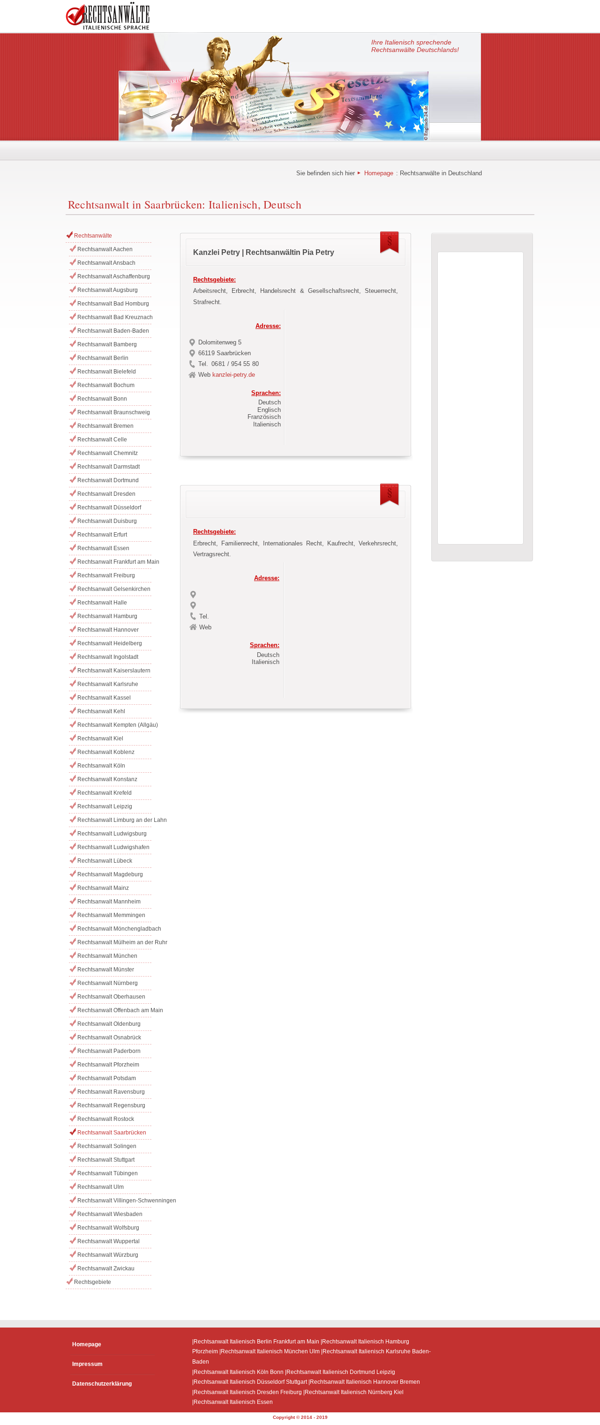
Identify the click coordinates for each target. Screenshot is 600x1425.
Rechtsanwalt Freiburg (106, 575)
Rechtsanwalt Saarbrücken (111, 1132)
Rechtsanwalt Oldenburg (109, 1024)
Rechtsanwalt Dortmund (108, 480)
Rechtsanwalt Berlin (102, 358)
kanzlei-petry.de (233, 374)
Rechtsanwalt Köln (101, 765)
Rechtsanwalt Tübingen (107, 1173)
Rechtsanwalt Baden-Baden (113, 331)
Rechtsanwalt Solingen (106, 1146)
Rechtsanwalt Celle (102, 439)
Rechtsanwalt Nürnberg (107, 983)
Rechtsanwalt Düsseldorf (109, 507)
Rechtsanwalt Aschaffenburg (113, 276)
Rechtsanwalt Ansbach (106, 263)
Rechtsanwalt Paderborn (109, 1051)
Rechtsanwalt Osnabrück (109, 1037)
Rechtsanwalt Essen (103, 548)
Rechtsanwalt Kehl (101, 711)
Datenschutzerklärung (102, 1383)
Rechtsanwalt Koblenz (106, 752)
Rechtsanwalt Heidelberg (109, 643)
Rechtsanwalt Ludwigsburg (112, 833)
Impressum (87, 1364)
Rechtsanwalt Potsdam (106, 1078)
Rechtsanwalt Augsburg (107, 290)
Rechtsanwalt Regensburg (111, 1105)
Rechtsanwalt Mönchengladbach (114, 928)
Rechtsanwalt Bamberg (107, 344)
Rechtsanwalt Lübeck (104, 861)
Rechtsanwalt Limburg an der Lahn (114, 820)
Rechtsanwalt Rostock (105, 1119)
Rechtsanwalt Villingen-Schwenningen (114, 1200)
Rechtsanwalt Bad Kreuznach (114, 317)
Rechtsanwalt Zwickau (106, 1268)
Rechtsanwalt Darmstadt (108, 466)
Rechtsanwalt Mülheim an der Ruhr (114, 942)
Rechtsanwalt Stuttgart (106, 1159)
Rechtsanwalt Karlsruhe (107, 684)
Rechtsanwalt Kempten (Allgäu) (114, 725)
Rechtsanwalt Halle (102, 602)
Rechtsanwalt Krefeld (104, 793)
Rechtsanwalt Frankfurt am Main (114, 562)
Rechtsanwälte (93, 235)
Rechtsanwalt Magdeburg (110, 874)
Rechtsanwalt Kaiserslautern (113, 670)
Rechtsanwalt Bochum (106, 385)
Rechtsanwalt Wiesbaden (109, 1214)
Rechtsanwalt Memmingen (111, 915)
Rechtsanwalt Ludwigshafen (113, 847)
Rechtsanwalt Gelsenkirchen (113, 589)
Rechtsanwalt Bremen (105, 426)
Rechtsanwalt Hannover (108, 630)
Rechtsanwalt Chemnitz (107, 453)
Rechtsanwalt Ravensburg (111, 1092)
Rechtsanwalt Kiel (100, 738)
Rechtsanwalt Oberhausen (111, 996)
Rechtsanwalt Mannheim (109, 901)
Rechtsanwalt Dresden (106, 494)
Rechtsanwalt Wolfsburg (108, 1227)
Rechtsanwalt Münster (105, 969)
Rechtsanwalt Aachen (105, 249)
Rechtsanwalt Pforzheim (108, 1064)
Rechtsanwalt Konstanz (107, 779)
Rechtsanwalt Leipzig (104, 806)
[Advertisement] (346, 374)
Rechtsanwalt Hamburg (107, 616)
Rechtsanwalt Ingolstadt (107, 657)
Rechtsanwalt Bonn (102, 398)
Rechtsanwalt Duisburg (107, 521)
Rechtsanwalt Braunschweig (113, 412)
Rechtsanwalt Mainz (103, 888)
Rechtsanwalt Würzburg (107, 1255)
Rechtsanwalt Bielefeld (106, 371)
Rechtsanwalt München (107, 956)
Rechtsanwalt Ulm (100, 1187)
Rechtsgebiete (92, 1282)
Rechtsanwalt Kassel (104, 697)
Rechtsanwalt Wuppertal (108, 1241)
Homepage (378, 173)
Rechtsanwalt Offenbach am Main (114, 1010)
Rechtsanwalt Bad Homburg (113, 303)
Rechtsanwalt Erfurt (102, 534)
